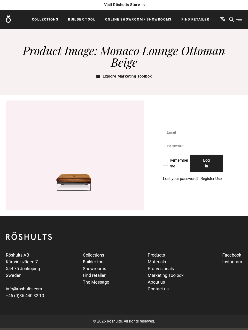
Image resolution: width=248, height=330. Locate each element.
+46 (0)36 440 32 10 (25, 295)
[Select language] (223, 19)
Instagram (232, 261)
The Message (96, 282)
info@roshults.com (24, 288)
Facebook (231, 255)
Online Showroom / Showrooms (138, 19)
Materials (157, 261)
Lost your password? (181, 178)
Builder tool (81, 19)
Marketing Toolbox (166, 275)
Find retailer (195, 19)
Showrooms (94, 268)
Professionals (161, 268)
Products (156, 255)
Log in (206, 163)
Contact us (158, 288)
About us (156, 282)
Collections (45, 19)
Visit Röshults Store (122, 4)
